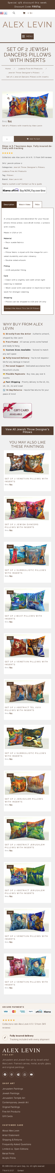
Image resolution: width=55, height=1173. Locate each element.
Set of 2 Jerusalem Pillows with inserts (24, 800)
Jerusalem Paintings (12, 1088)
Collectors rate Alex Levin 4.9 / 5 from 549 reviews (24, 1024)
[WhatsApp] (24, 1074)
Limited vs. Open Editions (15, 1149)
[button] (27, 36)
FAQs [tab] (37, 205)
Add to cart (35, 139)
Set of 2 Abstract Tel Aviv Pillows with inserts (23, 708)
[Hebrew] (6, 13)
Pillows (10, 175)
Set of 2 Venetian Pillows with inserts (26, 479)
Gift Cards (7, 1116)
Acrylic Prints (9, 1158)
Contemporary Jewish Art (15, 1102)
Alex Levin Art (15, 179)
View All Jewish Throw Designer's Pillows (27, 431)
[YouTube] (31, 1074)
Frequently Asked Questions (16, 1144)
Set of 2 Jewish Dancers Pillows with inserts (22, 525)
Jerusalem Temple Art (13, 1098)
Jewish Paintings (11, 1093)
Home (8, 69)
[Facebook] (5, 1074)
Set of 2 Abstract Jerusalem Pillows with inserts (25, 845)
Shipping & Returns (12, 1139)
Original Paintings (11, 1107)
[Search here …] (14, 13)
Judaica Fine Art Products (30, 69)
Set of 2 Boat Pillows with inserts (23, 617)
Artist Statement (10, 1135)
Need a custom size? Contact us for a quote (22, 184)
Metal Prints (8, 1153)
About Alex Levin (10, 1130)
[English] (2, 13)
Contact (20, 1171)
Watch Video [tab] (24, 205)
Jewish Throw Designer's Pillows (23, 73)
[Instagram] (11, 1074)
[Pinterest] (18, 1074)
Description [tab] (9, 205)
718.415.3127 (8, 1171)
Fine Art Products (11, 1111)
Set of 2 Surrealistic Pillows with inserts (25, 571)
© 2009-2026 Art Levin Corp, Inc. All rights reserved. (23, 1166)
